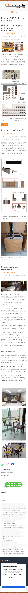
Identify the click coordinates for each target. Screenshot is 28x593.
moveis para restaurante (19, 553)
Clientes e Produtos (6, 496)
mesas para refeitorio (7, 549)
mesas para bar (22, 545)
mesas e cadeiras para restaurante (10, 545)
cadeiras (4, 506)
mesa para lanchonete (7, 532)
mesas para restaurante (18, 549)
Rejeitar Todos (14, 584)
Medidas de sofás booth (12, 130)
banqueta (5, 503)
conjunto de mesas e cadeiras (19, 516)
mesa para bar (14, 529)
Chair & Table (6, 33)
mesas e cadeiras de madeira (8, 538)
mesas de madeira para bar (8, 536)
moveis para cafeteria (19, 551)
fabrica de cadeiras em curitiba (9, 523)
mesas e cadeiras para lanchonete (9, 542)
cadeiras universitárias (20, 514)
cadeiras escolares (6, 510)
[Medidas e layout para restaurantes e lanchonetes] (14, 42)
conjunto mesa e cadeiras (8, 519)
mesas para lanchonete (17, 547)
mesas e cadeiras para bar (8, 540)
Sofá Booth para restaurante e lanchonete (13, 39)
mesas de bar (17, 534)
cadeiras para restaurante (20, 512)
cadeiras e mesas (6, 508)
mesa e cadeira (6, 529)
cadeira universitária (7, 516)
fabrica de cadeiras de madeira (9, 521)
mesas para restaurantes (8, 551)
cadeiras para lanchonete (8, 512)
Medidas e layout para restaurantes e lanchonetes (11, 28)
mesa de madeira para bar (19, 527)
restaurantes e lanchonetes (22, 38)
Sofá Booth (3, 39)
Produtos (15, 33)
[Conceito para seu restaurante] (14, 281)
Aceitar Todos (14, 587)
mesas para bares (6, 547)
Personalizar (13, 580)
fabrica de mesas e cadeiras (8, 525)
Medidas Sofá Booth (14, 275)
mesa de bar (18, 525)
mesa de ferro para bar (7, 527)
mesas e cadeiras (19, 536)
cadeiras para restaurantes (8, 514)
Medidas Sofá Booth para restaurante (10, 38)
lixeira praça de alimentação (15, 36)
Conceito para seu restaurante (9, 268)
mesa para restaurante (7, 534)
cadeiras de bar (12, 506)
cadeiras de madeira (21, 506)
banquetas (11, 503)
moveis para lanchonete (7, 553)
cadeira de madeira (19, 503)
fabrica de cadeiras (19, 519)
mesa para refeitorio (18, 532)
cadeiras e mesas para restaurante (19, 508)
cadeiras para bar (16, 510)
